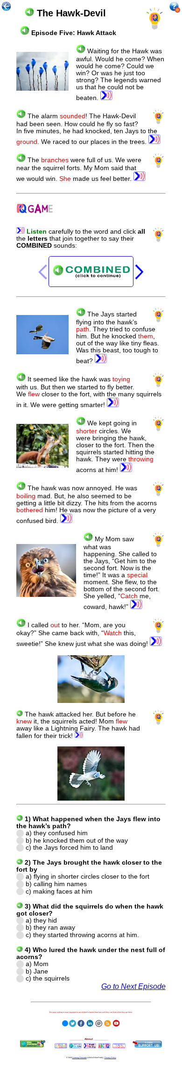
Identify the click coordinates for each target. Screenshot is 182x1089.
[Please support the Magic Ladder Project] (147, 1044)
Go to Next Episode (133, 986)
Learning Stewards (79, 1057)
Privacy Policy (110, 1057)
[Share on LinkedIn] (90, 1022)
